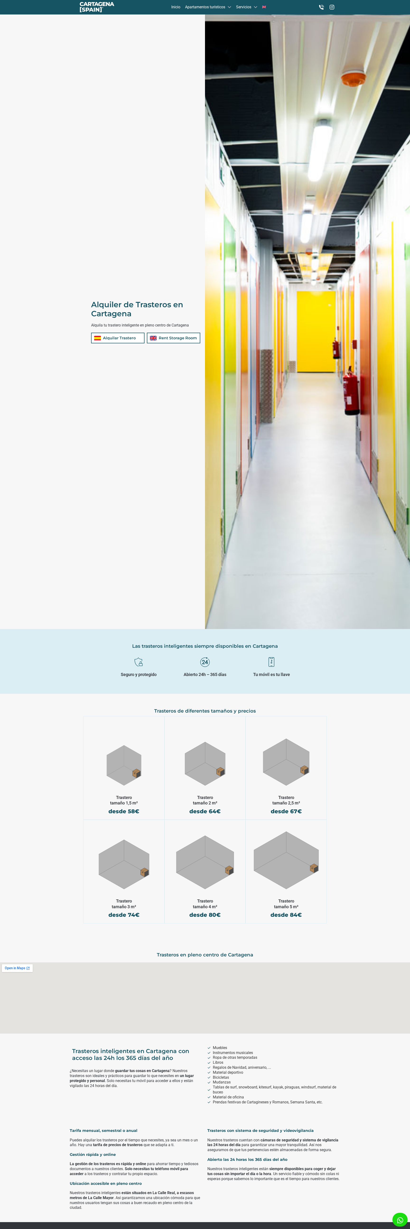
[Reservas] (321, 7)
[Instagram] (332, 7)
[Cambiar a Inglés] (264, 7)
